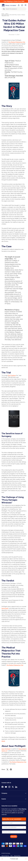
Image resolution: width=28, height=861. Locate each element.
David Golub (5, 608)
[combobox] (14, 8)
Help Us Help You (5, 855)
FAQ (11, 855)
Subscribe (13, 836)
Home (3, 13)
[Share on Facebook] (11, 769)
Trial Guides (7, 853)
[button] (22, 5)
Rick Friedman (12, 375)
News (7, 13)
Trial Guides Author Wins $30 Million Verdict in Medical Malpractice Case (13, 15)
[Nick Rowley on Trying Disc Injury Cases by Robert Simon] (26, 859)
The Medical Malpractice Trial (14, 665)
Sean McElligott (6, 749)
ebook (3, 741)
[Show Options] (23, 827)
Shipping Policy (17, 855)
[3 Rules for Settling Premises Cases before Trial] (2, 859)
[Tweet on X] (7, 769)
